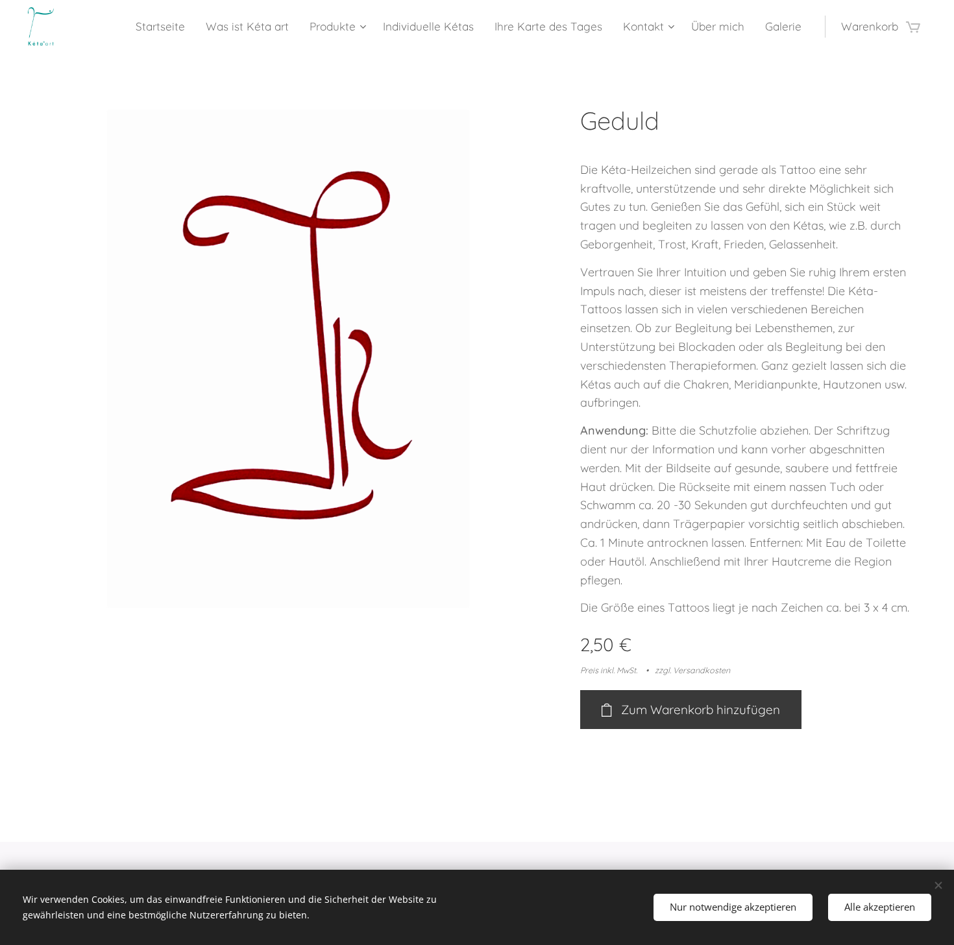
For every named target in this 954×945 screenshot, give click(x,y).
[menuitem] (163, 26)
